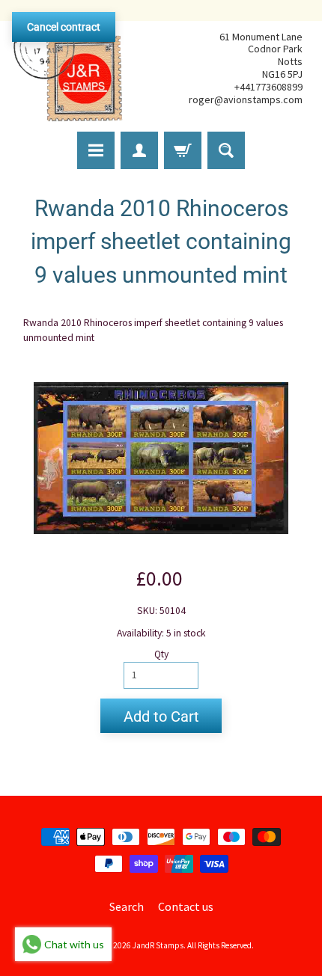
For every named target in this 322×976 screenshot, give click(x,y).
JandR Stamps (158, 945)
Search (126, 906)
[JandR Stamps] (68, 68)
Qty (161, 654)
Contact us (185, 906)
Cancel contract (63, 27)
